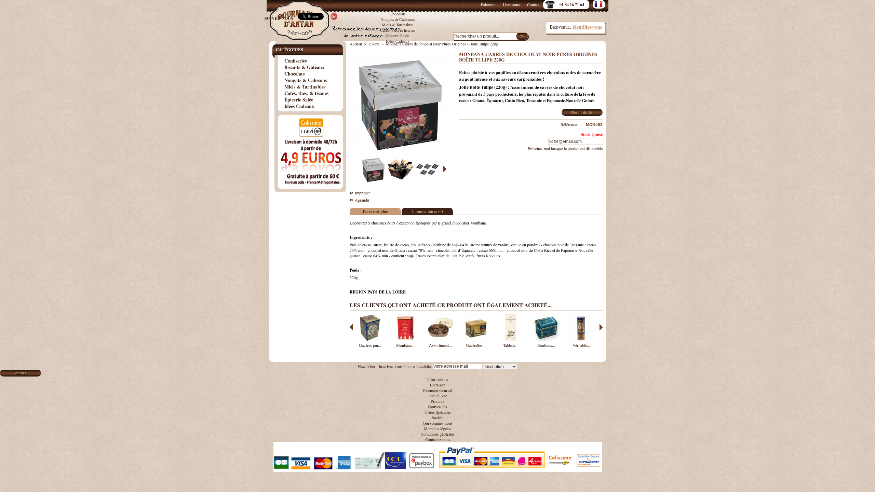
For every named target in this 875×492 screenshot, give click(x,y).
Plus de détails (582, 112)
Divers (373, 43)
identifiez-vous (587, 26)
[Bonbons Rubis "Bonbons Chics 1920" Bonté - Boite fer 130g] (546, 339)
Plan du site (437, 395)
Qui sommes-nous (438, 423)
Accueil (356, 43)
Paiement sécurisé (437, 390)
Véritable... (581, 345)
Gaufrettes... (476, 345)
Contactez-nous (437, 439)
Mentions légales (437, 428)
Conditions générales (438, 434)
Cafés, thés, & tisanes (397, 30)
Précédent (357, 169)
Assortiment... (440, 345)
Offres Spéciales (438, 412)
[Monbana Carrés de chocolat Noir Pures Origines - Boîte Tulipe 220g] (373, 181)
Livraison (437, 384)
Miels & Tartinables (398, 24)
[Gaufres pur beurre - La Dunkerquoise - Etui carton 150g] (370, 339)
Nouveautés (437, 406)
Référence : (570, 124)
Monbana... (405, 345)
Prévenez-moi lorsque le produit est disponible (565, 148)
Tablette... (511, 345)
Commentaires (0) (427, 211)
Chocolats (398, 13)
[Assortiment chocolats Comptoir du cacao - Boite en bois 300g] (440, 339)
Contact (533, 4)
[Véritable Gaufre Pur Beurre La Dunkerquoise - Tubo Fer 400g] (581, 339)
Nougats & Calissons (397, 19)
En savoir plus (375, 211)
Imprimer (362, 192)
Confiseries (410, 2)
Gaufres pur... (370, 345)
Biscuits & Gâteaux (397, 8)
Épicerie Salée (397, 35)
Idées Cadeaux (397, 41)
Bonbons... (546, 345)
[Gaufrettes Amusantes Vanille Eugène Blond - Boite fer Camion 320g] (475, 339)
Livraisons (511, 4)
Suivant (445, 169)
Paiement (488, 4)
